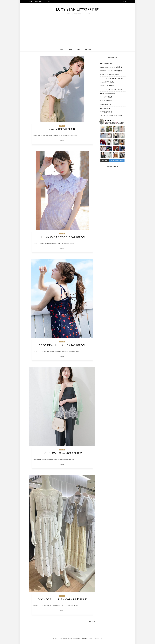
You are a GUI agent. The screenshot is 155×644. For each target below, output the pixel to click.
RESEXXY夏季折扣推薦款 (107, 82)
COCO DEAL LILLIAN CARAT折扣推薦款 (62, 599)
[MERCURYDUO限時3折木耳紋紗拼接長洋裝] (109, 129)
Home (30, 1)
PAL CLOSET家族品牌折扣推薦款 (62, 453)
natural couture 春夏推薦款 (107, 93)
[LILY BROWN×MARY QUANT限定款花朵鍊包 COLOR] (103, 155)
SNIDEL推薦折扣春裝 (106, 112)
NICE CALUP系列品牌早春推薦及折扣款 (111, 115)
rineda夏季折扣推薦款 (62, 129)
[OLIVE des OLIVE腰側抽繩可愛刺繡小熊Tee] (109, 142)
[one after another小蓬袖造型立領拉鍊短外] (122, 135)
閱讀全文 (62, 140)
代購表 (40, 1)
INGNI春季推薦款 (105, 108)
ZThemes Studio (83, 638)
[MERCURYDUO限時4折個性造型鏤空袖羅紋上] (109, 135)
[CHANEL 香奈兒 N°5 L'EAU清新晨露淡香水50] (109, 155)
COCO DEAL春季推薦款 (107, 86)
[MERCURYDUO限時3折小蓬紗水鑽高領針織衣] (116, 129)
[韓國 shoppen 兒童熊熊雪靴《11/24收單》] (116, 155)
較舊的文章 (92, 621)
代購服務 (36, 1)
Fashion (62, 125)
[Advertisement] (77, 33)
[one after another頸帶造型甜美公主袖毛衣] (116, 142)
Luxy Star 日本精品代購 (77, 9)
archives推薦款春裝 (105, 104)
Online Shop (47, 1)
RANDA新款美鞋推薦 (106, 97)
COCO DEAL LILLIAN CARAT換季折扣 (62, 345)
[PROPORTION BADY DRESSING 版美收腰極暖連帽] (122, 142)
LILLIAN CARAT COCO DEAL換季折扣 (62, 237)
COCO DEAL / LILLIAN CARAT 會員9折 (111, 89)
